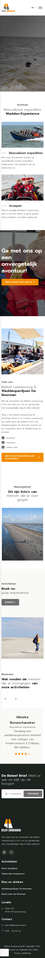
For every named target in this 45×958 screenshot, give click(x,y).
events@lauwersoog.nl (15, 925)
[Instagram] (11, 852)
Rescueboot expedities (26, 153)
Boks (36, 949)
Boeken (9, 602)
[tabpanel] (22, 534)
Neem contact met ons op (18, 282)
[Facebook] (4, 852)
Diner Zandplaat (10, 868)
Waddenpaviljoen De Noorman (17, 888)
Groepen (15, 206)
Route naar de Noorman (14, 894)
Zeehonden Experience (13, 873)
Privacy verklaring (22, 953)
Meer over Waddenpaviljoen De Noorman (19, 457)
